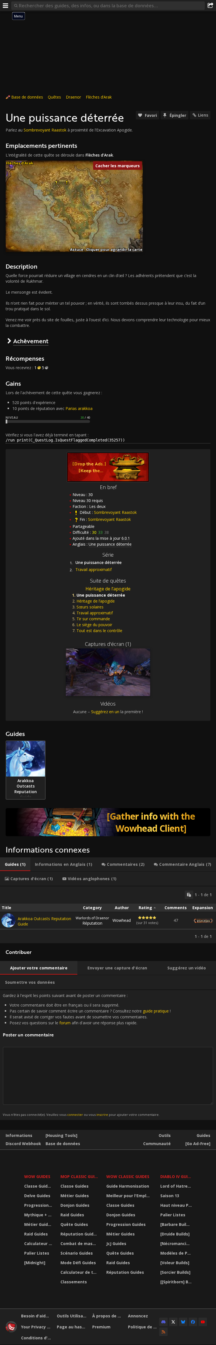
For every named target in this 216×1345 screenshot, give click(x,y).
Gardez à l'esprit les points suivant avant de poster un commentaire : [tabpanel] (87, 1055)
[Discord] (163, 1322)
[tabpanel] (108, 914)
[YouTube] (203, 1322)
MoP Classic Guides (79, 1176)
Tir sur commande (93, 618)
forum (65, 1022)
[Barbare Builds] (176, 1224)
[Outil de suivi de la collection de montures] (108, 822)
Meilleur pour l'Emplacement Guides (129, 1195)
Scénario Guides (76, 1253)
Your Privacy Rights (37, 1327)
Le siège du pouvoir (94, 624)
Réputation (92, 921)
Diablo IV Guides (177, 1176)
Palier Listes (36, 1253)
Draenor (73, 97)
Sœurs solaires (90, 607)
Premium (101, 1327)
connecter (75, 1114)
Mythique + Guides (38, 1214)
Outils (165, 1135)
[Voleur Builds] (174, 1262)
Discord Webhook (23, 1143)
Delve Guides (37, 1195)
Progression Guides (38, 1205)
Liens (203, 115)
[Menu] (5, 5)
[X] (173, 1322)
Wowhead (121, 920)
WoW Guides (37, 1176)
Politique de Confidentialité (143, 1327)
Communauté (157, 1143)
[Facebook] (193, 1322)
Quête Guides (74, 1224)
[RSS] (163, 1332)
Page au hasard (72, 1327)
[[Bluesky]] (183, 1322)
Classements (73, 1281)
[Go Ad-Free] (197, 1143)
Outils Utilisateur (72, 1316)
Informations (19, 1135)
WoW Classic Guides (127, 1176)
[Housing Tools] (61, 1135)
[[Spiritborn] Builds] (177, 1281)
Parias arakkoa (79, 408)
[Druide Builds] (175, 1234)
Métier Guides (38, 1224)
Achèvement (30, 340)
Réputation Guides (79, 1234)
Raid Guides (36, 1234)
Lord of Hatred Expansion (177, 1186)
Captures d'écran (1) (108, 644)
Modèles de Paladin (177, 1253)
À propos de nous (108, 1316)
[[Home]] (11, 1330)
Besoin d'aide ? (36, 1316)
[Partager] (210, 5)
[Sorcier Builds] (175, 1272)
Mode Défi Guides (78, 1262)
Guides (203, 1135)
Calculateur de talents (38, 1243)
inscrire (102, 1114)
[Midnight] (34, 1262)
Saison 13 (169, 1195)
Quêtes (54, 97)
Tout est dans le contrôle (99, 630)
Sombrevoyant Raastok (45, 130)
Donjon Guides (74, 1205)
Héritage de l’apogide (108, 589)
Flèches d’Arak (99, 97)
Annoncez (138, 1316)
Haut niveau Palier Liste (177, 1205)
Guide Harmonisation (127, 1186)
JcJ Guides (116, 1243)
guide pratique (156, 1011)
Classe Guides (38, 1186)
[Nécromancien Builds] (177, 1243)
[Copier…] (189, 895)
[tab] (15, 864)
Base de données (27, 97)
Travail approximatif (93, 569)
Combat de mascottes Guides (79, 1243)
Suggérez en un (105, 711)
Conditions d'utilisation (37, 1337)
